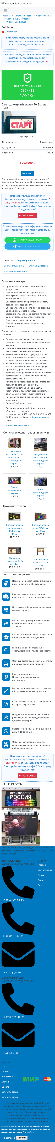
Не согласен (8, 1138)
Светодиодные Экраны (18, 18)
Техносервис (22, 3)
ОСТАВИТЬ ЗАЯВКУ (27, 215)
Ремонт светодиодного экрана (14, 490)
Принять (22, 1138)
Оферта (5, 1087)
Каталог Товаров (22, 15)
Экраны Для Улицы (16, 22)
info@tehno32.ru (12, 1053)
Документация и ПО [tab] (14, 265)
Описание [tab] (9, 260)
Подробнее (28, 1132)
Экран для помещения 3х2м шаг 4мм (14, 561)
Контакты (6, 1071)
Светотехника (43, 15)
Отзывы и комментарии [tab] (16, 271)
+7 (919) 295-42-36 (13, 1017)
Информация (8, 1076)
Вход (40, 885)
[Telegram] (27, 246)
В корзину (27, 173)
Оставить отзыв (10, 1092)
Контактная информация (18, 425)
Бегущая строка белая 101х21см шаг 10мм (40, 528)
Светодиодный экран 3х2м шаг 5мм (40, 562)
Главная (6, 15)
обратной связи (38, 417)
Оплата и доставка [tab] (38, 265)
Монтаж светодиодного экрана (40, 492)
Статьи (5, 1081)
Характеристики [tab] (26, 260)
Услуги (41, 875)
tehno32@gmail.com (14, 972)
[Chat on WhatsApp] (27, 240)
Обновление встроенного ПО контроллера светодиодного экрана (14, 457)
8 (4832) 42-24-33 (13, 936)
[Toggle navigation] (5, 10)
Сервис (41, 880)
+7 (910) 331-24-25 (13, 900)
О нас (4, 1066)
